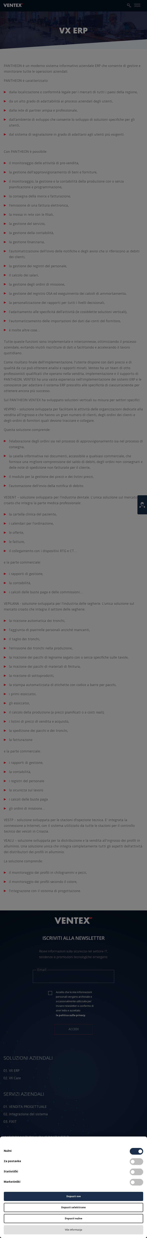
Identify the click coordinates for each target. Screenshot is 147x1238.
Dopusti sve (73, 1196)
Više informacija (73, 1229)
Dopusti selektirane (73, 1207)
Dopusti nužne (73, 1218)
